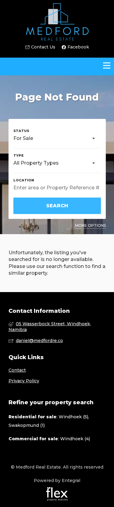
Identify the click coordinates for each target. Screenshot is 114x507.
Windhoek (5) (73, 417)
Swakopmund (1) (27, 425)
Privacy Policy (24, 381)
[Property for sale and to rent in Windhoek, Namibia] (57, 22)
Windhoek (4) (75, 438)
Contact (17, 370)
